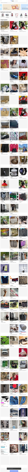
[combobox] (14, 2)
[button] (8, 29)
